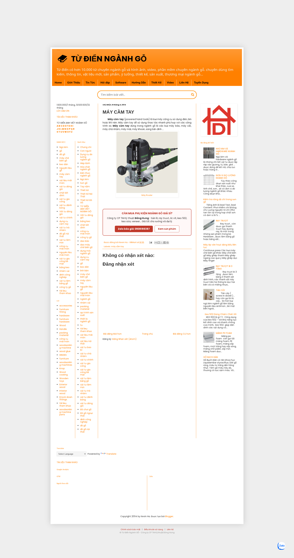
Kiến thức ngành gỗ (85, 174)
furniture (64, 358)
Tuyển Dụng (201, 82)
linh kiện (84, 270)
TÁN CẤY (220, 290)
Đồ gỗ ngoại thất (86, 414)
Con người (85, 150)
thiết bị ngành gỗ (85, 320)
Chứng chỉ (85, 147)
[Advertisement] (98, 21)
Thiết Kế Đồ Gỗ (86, 201)
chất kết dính (63, 194)
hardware (64, 315)
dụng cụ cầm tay (63, 222)
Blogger (169, 516)
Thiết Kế (84, 190)
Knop (62, 368)
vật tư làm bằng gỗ (64, 282)
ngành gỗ (85, 299)
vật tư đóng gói (65, 188)
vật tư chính (65, 217)
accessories (65, 305)
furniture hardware (64, 320)
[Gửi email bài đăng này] (155, 242)
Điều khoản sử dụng (153, 529)
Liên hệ (170, 529)
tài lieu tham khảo (65, 292)
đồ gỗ (62, 154)
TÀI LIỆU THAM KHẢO (67, 116)
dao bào (84, 241)
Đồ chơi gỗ (85, 409)
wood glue (64, 351)
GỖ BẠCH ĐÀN (210, 357)
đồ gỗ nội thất (64, 235)
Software (120, 82)
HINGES (63, 354)
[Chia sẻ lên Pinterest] (167, 242)
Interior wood (63, 392)
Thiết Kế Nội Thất (86, 195)
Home (58, 82)
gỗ (60, 150)
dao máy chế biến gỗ (86, 246)
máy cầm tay (117, 246)
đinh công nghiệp (64, 276)
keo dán (63, 164)
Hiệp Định (85, 163)
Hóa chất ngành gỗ (85, 168)
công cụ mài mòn (64, 247)
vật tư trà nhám (64, 229)
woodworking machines (65, 363)
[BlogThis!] (158, 242)
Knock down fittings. (65, 398)
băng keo (64, 267)
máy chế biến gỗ (64, 159)
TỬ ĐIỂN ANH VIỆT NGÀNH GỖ (85, 209)
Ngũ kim (63, 147)
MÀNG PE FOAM (224, 333)
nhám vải (64, 271)
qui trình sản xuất (86, 314)
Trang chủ (147, 333)
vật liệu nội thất (85, 342)
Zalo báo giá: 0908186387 (134, 228)
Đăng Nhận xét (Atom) (124, 339)
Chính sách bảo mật (130, 529)
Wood (62, 325)
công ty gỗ (65, 287)
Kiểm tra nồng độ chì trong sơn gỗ (219, 201)
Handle (63, 329)
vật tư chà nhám (85, 355)
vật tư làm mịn (64, 241)
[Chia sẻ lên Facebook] (164, 242)
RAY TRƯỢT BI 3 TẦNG (224, 267)
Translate (111, 453)
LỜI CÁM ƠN (63, 110)
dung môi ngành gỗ (85, 252)
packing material (63, 334)
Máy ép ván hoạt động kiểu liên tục (219, 246)
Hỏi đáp (105, 82)
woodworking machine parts (65, 412)
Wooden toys (63, 380)
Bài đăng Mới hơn (112, 333)
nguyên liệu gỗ (65, 169)
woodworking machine (65, 346)
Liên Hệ (183, 82)
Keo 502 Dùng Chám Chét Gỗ (220, 314)
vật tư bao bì (85, 348)
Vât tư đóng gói (65, 213)
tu (81, 325)
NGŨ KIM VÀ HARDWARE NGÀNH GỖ (225, 151)
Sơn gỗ (83, 183)
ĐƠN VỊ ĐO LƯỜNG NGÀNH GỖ (226, 176)
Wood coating (63, 373)
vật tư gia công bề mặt (64, 261)
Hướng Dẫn (139, 82)
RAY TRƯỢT (222, 220)
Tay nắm (85, 186)
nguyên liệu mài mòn (65, 253)
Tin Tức (90, 82)
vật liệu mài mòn (65, 182)
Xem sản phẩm (167, 228)
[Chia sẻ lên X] (161, 242)
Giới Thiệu (73, 82)
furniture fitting (64, 310)
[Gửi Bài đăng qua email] (150, 242)
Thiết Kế (156, 82)
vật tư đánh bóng (65, 206)
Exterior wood (63, 386)
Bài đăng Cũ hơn (182, 333)
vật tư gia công (64, 200)
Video (170, 82)
